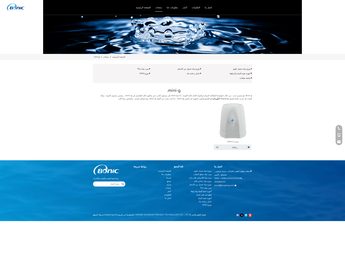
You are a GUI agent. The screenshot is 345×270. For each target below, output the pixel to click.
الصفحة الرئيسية (143, 7)
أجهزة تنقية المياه (205, 198)
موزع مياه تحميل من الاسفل (188, 69)
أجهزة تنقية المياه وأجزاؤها (240, 74)
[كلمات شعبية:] (122, 184)
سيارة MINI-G (233, 142)
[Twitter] (242, 215)
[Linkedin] (246, 215)
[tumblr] (250, 215)
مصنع (169, 181)
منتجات (158, 7)
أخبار (185, 7)
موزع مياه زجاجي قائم (203, 181)
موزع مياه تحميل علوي (242, 69)
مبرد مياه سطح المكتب (202, 174)
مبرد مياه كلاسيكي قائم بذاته (200, 178)
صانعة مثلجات (245, 78)
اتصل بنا (208, 7)
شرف (168, 185)
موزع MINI (144, 74)
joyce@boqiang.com (224, 185)
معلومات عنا (172, 7)
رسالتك (235, 147)
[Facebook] (237, 215)
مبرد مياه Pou (143, 69)
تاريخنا (168, 178)
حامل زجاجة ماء (193, 74)
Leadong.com (111, 215)
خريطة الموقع (98, 215)
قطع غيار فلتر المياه (204, 195)
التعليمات (196, 7)
